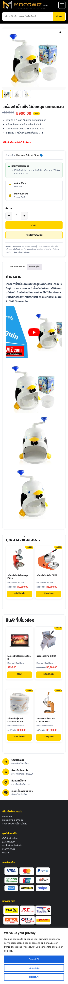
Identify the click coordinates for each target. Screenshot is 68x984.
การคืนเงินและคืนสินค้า (11, 845)
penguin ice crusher (35, 249)
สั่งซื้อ (34, 225)
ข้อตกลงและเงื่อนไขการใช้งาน (14, 823)
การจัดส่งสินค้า (8, 842)
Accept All (34, 959)
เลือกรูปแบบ (48, 593)
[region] (34, 956)
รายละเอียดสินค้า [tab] (17, 266)
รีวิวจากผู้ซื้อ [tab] (34, 266)
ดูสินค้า (19, 674)
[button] (60, 32)
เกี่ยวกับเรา (7, 816)
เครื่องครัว (54, 246)
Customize (34, 968)
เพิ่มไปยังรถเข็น (34, 235)
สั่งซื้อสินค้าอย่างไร (10, 838)
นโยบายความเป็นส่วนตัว (12, 820)
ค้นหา (59, 16)
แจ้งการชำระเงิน (9, 849)
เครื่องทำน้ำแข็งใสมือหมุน (22, 252)
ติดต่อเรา (6, 852)
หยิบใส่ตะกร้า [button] (19, 593)
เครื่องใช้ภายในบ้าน (12, 249)
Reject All (34, 977)
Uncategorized (44, 246)
